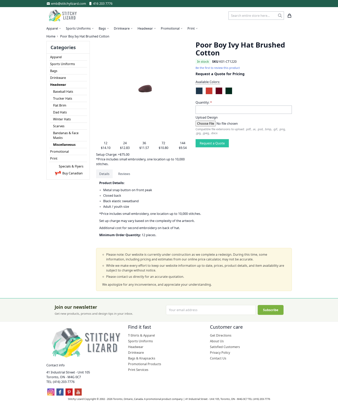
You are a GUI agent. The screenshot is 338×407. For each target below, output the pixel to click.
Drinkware (58, 78)
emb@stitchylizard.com (68, 3)
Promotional (59, 151)
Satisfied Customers (225, 347)
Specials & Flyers (71, 166)
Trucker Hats (62, 98)
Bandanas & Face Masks (66, 135)
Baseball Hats (63, 91)
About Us (217, 341)
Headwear (58, 84)
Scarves (59, 126)
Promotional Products (144, 364)
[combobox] (256, 15)
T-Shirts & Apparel (141, 335)
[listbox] (244, 92)
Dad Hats (60, 112)
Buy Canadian (72, 173)
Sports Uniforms (62, 64)
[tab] (104, 173)
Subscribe (270, 310)
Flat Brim (59, 105)
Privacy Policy (220, 352)
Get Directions (220, 335)
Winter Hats (62, 119)
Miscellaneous (64, 144)
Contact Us (218, 358)
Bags (53, 71)
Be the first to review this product (218, 68)
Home (50, 36)
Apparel (56, 57)
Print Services (138, 370)
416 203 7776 (102, 3)
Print (53, 158)
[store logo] (63, 15)
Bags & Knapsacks (141, 358)
